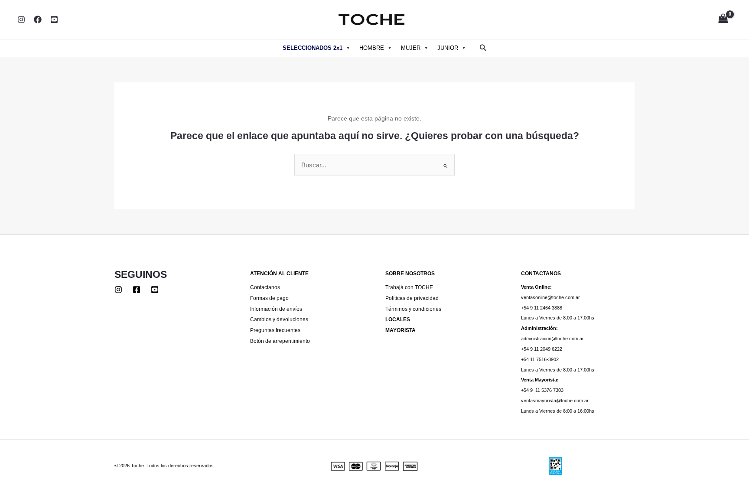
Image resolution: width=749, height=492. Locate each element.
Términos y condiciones (413, 309)
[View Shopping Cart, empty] (723, 20)
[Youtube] (155, 289)
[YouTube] (54, 19)
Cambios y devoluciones (279, 319)
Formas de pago (269, 298)
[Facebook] (38, 19)
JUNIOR (447, 48)
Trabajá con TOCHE (409, 287)
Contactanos (265, 287)
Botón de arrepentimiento (280, 341)
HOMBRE (371, 48)
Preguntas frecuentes (275, 330)
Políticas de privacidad (412, 298)
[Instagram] (21, 19)
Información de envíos (276, 309)
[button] (483, 48)
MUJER (410, 48)
